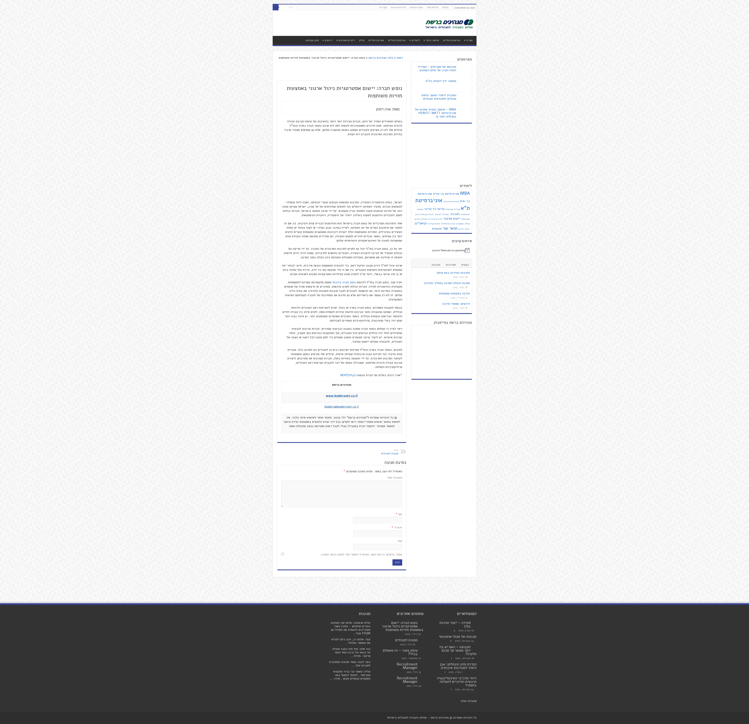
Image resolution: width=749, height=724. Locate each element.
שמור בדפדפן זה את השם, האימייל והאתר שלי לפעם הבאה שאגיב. (361, 554)
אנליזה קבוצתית (452, 209)
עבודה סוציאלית (448, 223)
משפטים (460, 223)
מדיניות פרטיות (398, 7)
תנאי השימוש (416, 7)
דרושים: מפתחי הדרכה (456, 304)
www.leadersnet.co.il (342, 396)
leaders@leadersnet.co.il (342, 406)
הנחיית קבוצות (427, 214)
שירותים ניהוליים (397, 40)
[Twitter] (302, 7)
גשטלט (420, 209)
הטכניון (455, 214)
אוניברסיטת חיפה (451, 201)
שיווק (461, 228)
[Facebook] (306, 7)
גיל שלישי (430, 209)
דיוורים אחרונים (347, 40)
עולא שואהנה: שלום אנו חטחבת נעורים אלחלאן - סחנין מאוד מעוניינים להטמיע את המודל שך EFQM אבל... (350, 628)
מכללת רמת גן (420, 219)
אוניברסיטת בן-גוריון (446, 194)
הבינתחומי (465, 214)
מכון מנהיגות (312, 40)
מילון (361, 40)
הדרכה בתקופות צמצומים (454, 293)
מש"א (467, 223)
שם (399, 514)
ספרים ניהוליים (376, 40)
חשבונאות (465, 219)
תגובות (436, 265)
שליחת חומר (432, 7)
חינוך (417, 214)
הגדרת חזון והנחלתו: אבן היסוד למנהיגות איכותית (458, 666)
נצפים (465, 265)
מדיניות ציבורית (435, 219)
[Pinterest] (298, 7)
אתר (399, 541)
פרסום (445, 7)
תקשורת (437, 229)
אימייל (396, 527)
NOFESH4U (348, 375)
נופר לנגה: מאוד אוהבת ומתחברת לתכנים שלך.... (349, 664)
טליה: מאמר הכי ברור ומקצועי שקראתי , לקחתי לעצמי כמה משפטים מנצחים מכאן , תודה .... (349, 675)
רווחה (467, 228)
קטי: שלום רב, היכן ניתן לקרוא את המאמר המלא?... (350, 641)
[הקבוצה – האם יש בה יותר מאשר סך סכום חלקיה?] (475, 647)
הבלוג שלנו (468, 701)
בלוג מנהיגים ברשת (380, 58)
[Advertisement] (347, 23)
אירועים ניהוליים (451, 40)
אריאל (441, 209)
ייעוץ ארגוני (451, 218)
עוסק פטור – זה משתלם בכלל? (400, 652)
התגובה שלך (394, 477)
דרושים (328, 40)
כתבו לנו (383, 7)
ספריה (469, 40)
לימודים (416, 40)
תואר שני (450, 228)
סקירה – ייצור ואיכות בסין (455, 624)
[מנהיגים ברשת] (449, 23)
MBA (465, 193)
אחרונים (451, 265)
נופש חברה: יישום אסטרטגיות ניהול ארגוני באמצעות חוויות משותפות (402, 626)
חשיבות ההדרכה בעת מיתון (453, 273)
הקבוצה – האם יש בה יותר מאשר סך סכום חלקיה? (458, 650)
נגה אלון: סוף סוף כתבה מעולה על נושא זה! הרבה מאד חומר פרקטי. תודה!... (351, 652)
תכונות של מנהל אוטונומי (458, 636)
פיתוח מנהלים (434, 223)
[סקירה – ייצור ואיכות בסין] (475, 623)
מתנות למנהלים (406, 640)
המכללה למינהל (442, 214)
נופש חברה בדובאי (344, 282)
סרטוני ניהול (432, 40)
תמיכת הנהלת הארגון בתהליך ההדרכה (447, 283)
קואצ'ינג (420, 223)
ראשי (400, 58)
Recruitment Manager (407, 666)
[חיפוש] (276, 7)
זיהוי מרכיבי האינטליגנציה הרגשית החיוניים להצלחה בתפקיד (457, 682)
